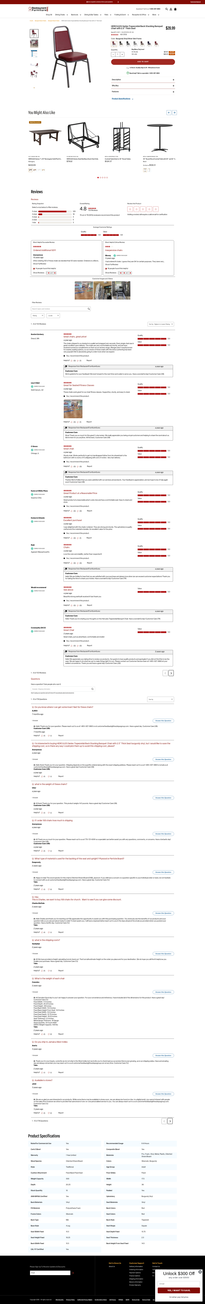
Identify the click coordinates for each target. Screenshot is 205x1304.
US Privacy (112, 1299)
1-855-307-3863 (155, 9)
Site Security (60, 1299)
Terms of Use (136, 1299)
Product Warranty (135, 1285)
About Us (112, 1266)
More (154, 15)
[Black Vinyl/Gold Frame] (121, 44)
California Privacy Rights (84, 1299)
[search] (166, 9)
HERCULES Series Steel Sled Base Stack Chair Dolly (82, 159)
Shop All (49, 15)
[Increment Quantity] (122, 54)
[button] (34, 33)
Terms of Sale (146, 1299)
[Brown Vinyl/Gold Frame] (142, 44)
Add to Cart (143, 62)
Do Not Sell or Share (101, 1299)
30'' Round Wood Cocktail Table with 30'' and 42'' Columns (160, 159)
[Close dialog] (200, 1272)
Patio (106, 15)
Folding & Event (120, 15)
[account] (171, 9)
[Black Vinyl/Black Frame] (128, 44)
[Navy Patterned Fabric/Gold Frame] (149, 44)
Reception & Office (139, 15)
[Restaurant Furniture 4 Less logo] (39, 9)
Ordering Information (136, 1270)
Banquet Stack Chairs (40, 20)
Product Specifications (121, 99)
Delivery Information (136, 1266)
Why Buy (115, 86)
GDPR (127, 1299)
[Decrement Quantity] (113, 54)
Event (31, 20)
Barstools (74, 15)
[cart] (175, 10)
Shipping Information (136, 1279)
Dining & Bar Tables (91, 15)
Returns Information (135, 1282)
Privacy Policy (70, 1299)
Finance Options (134, 1276)
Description (116, 80)
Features (115, 92)
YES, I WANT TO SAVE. (178, 1290)
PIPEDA (121, 1299)
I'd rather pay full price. (179, 1297)
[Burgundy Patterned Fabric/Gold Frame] (156, 44)
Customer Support (195, 2)
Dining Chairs (60, 15)
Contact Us (156, 1266)
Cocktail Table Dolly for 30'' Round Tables (118, 159)
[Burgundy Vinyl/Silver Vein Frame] (114, 44)
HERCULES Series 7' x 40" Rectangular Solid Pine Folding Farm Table (45, 159)
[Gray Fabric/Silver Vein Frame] (135, 44)
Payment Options (135, 1273)
